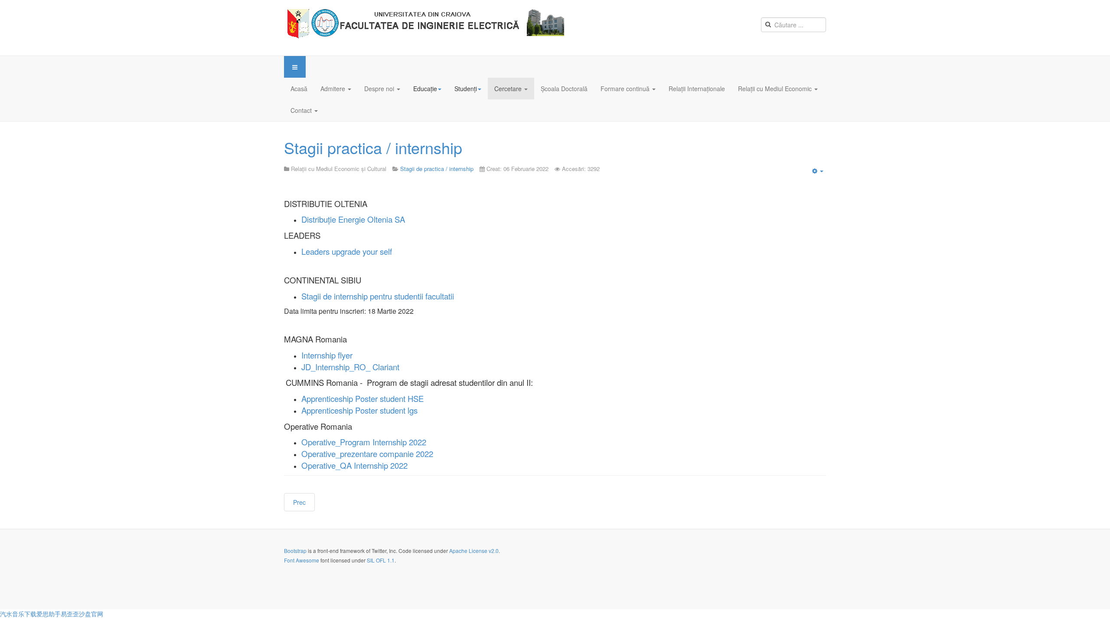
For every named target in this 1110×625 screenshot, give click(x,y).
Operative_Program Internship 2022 (363, 441)
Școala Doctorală (564, 88)
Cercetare (508, 88)
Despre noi (380, 88)
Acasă (299, 88)
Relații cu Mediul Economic (775, 88)
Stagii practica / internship (373, 147)
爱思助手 (48, 613)
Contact (302, 110)
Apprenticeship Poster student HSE (362, 398)
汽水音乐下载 (18, 613)
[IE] (427, 28)
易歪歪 (70, 613)
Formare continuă (626, 88)
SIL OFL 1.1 (381, 560)
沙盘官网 (91, 613)
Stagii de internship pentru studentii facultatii (377, 296)
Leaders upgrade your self (346, 251)
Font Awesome (301, 560)
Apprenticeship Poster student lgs (359, 410)
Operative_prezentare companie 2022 (367, 453)
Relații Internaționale (697, 88)
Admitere (333, 88)
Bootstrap (295, 550)
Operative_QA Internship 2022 (354, 465)
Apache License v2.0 (474, 550)
